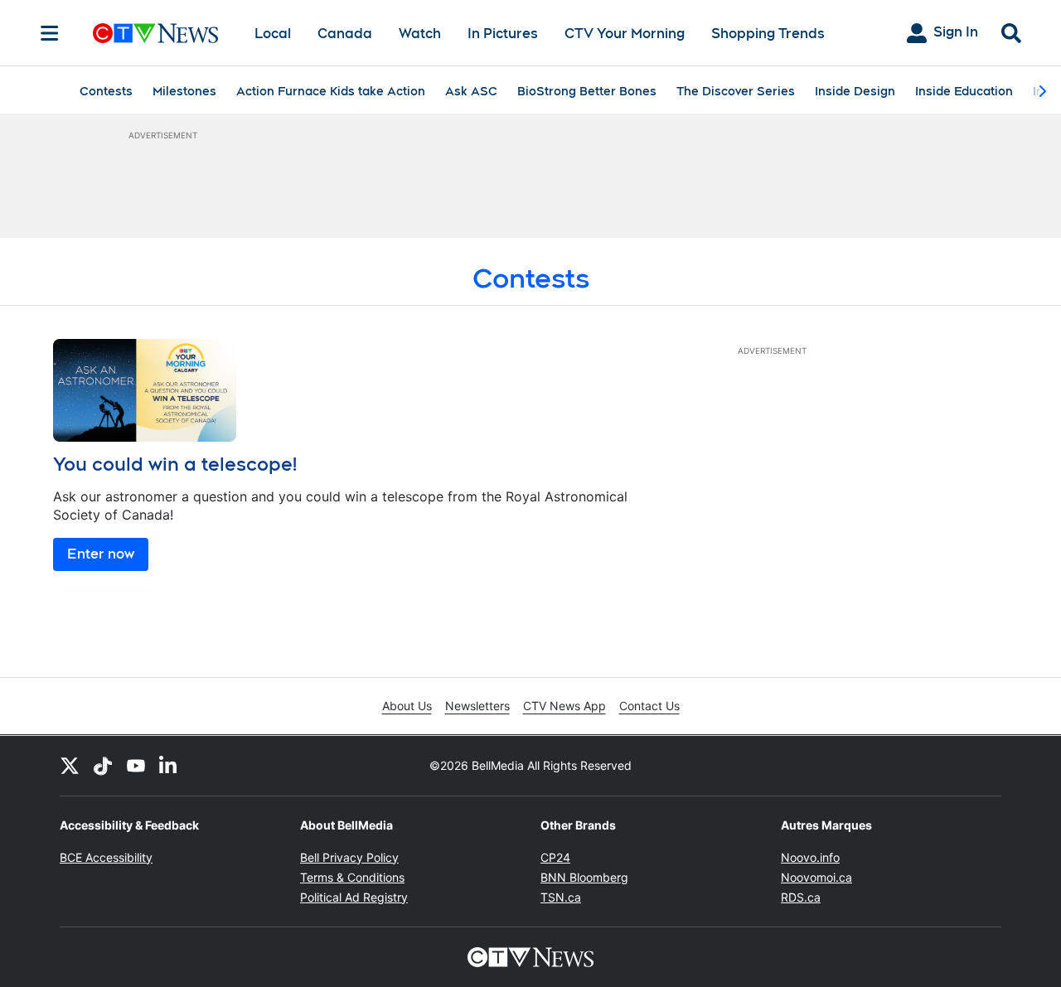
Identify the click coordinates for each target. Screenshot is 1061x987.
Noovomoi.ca (816, 877)
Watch (420, 33)
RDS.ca (801, 897)
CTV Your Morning (624, 33)
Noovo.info (810, 857)
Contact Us (649, 706)
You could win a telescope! (175, 464)
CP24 (555, 857)
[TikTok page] (103, 766)
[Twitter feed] (70, 766)
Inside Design (855, 91)
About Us (407, 706)
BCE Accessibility (106, 857)
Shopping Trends (768, 33)
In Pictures (503, 33)
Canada (344, 33)
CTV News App (564, 706)
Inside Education (964, 91)
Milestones (184, 91)
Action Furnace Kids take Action (330, 91)
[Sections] (49, 33)
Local (272, 33)
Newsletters (477, 706)
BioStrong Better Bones (586, 91)
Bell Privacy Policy (349, 857)
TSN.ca (560, 897)
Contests (106, 91)
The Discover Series (735, 91)
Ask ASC (471, 91)
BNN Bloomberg (584, 877)
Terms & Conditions (352, 877)
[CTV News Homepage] (155, 33)
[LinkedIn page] (169, 766)
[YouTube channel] (136, 766)
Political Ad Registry (354, 897)
